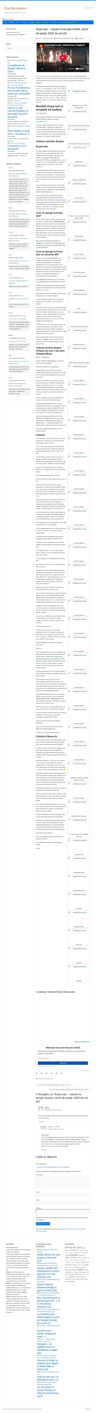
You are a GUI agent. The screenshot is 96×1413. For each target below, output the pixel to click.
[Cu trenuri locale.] (78, 846)
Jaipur (79, 1257)
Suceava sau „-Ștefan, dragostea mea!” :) (46, 1333)
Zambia (72, 1281)
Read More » (21, 80)
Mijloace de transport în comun (77, 1264)
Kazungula (76, 1260)
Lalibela (67, 1262)
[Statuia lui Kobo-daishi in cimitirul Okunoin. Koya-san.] (78, 769)
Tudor (10, 255)
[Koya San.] (78, 936)
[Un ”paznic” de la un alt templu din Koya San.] (78, 826)
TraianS (40, 38)
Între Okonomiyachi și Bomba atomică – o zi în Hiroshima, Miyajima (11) (48, 1302)
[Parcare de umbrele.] (78, 790)
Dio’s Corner (53, 22)
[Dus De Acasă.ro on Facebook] (84, 8)
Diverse (38, 22)
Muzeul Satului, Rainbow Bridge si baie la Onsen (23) (47, 1287)
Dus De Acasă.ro (15, 8)
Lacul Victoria (82, 1260)
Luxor (78, 1262)
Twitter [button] (50, 1167)
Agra (83, 1248)
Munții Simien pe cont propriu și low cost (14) (48, 1257)
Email (38, 1200)
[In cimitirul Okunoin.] (78, 372)
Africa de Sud (73, 1247)
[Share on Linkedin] (58, 1074)
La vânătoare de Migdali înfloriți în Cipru (17, 68)
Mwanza (80, 1265)
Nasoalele (31, 22)
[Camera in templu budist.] (78, 171)
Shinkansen (69, 1272)
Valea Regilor (80, 1277)
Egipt (67, 1255)
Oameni (23, 22)
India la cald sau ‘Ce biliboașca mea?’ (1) (48, 1378)
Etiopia (73, 1254)
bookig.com (55, 366)
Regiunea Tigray (70, 1270)
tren (84, 1274)
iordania (73, 1258)
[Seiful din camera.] (78, 246)
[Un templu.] (78, 900)
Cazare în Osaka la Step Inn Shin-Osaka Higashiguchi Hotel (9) (69, 1089)
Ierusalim (81, 1255)
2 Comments (80, 38)
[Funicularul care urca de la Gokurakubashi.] (78, 97)
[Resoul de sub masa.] (78, 336)
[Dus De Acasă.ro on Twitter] (87, 8)
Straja (76, 1272)
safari (80, 1269)
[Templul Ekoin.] (78, 153)
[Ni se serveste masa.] (78, 264)
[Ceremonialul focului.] (78, 864)
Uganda (72, 1277)
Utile (18, 22)
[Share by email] (63, 1074)
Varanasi (68, 1279)
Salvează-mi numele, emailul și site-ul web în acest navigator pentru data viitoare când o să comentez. (62, 1219)
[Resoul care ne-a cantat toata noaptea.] (78, 354)
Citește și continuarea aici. (82, 1041)
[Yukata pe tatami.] (78, 228)
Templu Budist (49, 1078)
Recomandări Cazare (68, 38)
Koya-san (41, 1078)
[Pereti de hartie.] (78, 189)
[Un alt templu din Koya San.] (78, 808)
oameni (86, 1265)
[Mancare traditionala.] (78, 282)
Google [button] (45, 1167)
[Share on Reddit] (48, 1074)
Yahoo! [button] (61, 1167)
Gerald (10, 377)
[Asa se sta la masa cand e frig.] (78, 318)
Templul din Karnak (75, 1274)
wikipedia (46, 157)
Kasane (71, 1260)
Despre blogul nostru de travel (68, 22)
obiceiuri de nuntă (69, 1267)
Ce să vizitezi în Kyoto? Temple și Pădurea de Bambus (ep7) (48, 1391)
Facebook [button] (40, 1167)
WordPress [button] (55, 1167)
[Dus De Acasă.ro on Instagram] (92, 8)
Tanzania (82, 1272)
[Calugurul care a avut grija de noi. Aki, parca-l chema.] (78, 207)
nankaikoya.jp (40, 243)
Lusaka (73, 1262)
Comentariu (40, 1174)
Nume (38, 1192)
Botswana (75, 1250)
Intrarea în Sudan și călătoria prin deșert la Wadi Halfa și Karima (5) (47, 1365)
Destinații (12, 22)
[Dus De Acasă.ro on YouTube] (89, 8)
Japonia (61, 38)
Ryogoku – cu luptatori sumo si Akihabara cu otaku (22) (47, 1348)
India (67, 1258)
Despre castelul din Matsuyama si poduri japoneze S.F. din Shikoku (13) (48, 1272)
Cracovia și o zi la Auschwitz (18, 319)
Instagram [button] (67, 1167)
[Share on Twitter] (43, 1074)
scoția (86, 1270)
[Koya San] (78, 954)
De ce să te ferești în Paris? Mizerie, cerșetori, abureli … (54, 1085)
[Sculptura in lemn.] (78, 918)
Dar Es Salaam (83, 1252)
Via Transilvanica (77, 1279)
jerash (84, 1257)
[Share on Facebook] (38, 1074)
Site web (38, 1208)
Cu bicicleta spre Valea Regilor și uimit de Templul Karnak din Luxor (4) (48, 1319)
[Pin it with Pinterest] (53, 1074)
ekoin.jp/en (46, 357)
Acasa (5, 22)
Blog (57, 38)
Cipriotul (45, 22)
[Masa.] (78, 300)
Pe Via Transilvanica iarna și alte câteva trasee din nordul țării (19, 90)
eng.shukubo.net (41, 121)
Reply (42, 1121)
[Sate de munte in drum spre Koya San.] (78, 117)
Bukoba (82, 1250)
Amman (67, 1250)
